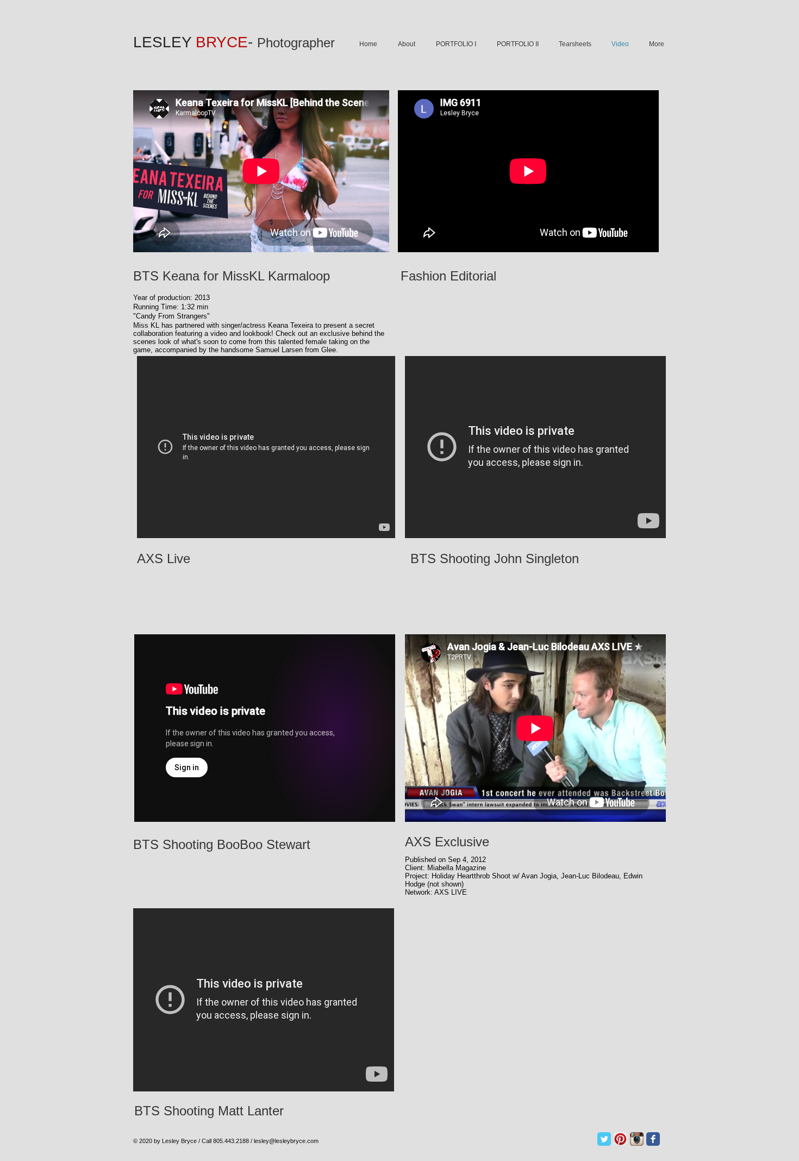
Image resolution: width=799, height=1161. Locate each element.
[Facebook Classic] (653, 1139)
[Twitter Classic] (604, 1139)
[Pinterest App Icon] (620, 1139)
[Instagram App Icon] (637, 1139)
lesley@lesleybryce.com (286, 1141)
